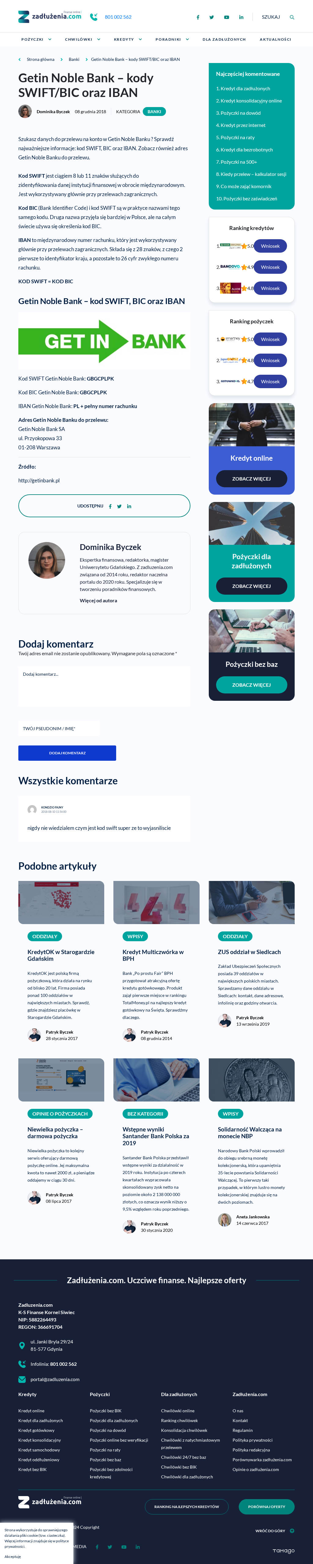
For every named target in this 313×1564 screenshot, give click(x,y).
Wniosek (270, 246)
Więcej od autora (98, 600)
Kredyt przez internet (243, 125)
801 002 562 (118, 17)
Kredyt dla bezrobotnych (247, 149)
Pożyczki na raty (238, 137)
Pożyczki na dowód (241, 113)
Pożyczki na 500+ (239, 162)
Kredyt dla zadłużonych (245, 88)
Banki (154, 111)
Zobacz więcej (251, 478)
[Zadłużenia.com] (49, 16)
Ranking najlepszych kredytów (186, 1506)
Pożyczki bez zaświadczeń (250, 198)
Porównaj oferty (266, 1506)
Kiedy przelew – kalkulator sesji (253, 174)
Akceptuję (13, 1556)
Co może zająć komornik (246, 186)
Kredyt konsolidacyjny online (251, 100)
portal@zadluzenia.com (55, 1379)
